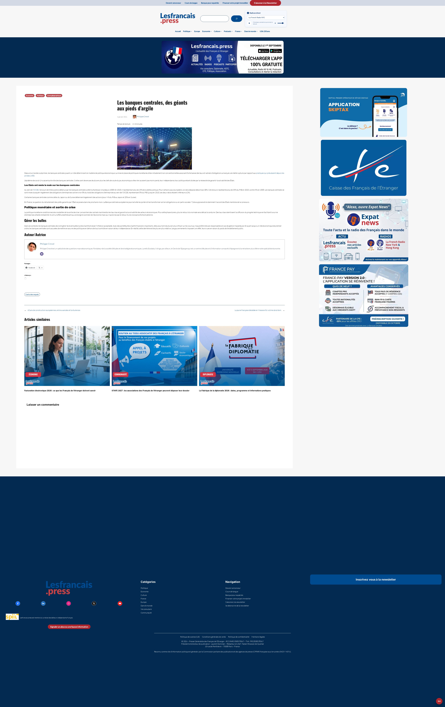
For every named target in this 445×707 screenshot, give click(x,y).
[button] (439, 701)
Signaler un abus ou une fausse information (69, 626)
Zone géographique (54, 95)
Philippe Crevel (143, 116)
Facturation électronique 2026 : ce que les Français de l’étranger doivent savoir (60, 390)
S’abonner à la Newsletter (265, 3)
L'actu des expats (32, 294)
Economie (29, 95)
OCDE (36, 190)
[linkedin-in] (43, 603)
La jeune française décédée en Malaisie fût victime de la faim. (258, 310)
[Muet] (275, 23)
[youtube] (120, 603)
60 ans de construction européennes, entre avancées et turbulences (54, 310)
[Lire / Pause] (249, 23)
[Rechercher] (236, 18)
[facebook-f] (18, 603)
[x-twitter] (94, 603)
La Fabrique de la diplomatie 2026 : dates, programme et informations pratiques (235, 390)
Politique (40, 95)
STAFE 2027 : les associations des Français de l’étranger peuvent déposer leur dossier (150, 390)
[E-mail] (41, 254)
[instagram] (68, 603)
